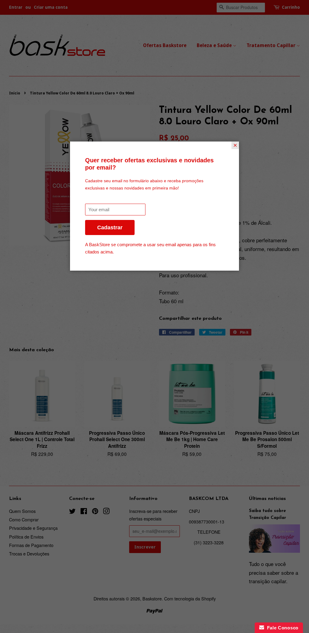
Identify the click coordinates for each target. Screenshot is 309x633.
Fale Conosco (281, 627)
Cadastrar (110, 227)
